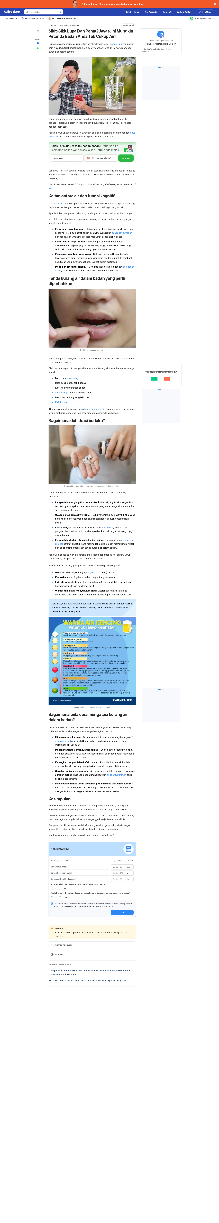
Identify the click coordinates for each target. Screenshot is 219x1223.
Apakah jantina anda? (60, 860)
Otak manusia (56, 203)
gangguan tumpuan (122, 233)
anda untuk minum (116, 775)
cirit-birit (108, 527)
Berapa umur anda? (59, 867)
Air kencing (61, 392)
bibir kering (72, 378)
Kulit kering (61, 402)
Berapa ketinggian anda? (61, 873)
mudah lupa (116, 44)
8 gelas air (93, 572)
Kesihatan (52, 25)
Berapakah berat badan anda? (63, 879)
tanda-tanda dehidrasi (96, 409)
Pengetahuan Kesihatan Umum (70, 25)
